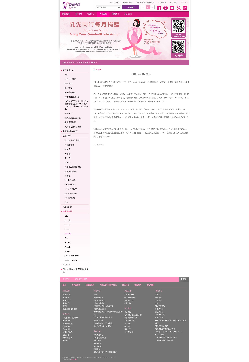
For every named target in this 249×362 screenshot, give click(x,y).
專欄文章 (66, 265)
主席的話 (66, 297)
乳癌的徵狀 (67, 329)
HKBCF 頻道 (159, 335)
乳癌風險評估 (67, 338)
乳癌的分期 (67, 326)
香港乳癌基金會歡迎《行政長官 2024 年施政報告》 (170, 321)
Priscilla (68, 233)
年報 (156, 303)
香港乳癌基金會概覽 (70, 309)
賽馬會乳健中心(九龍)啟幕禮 (165, 329)
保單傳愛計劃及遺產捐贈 (133, 315)
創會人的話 (67, 295)
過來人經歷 (83, 62)
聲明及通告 (159, 317)
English (184, 2)
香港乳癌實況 (67, 323)
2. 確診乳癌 (69, 145)
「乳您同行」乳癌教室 (70, 318)
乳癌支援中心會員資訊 (145, 2)
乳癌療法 (66, 341)
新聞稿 (157, 295)
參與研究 (128, 323)
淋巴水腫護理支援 (72, 97)
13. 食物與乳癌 (71, 193)
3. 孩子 (67, 149)
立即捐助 (130, 7)
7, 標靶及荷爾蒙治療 (73, 167)
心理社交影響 (70, 79)
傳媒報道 (158, 300)
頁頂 (184, 279)
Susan (67, 242)
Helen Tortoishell (72, 256)
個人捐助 (128, 312)
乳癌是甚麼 (67, 321)
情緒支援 (68, 83)
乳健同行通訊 (160, 306)
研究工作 (115, 14)
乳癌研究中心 (129, 295)
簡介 (66, 74)
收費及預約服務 (99, 300)
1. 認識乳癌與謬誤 (72, 140)
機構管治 (66, 303)
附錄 (66, 202)
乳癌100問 (67, 136)
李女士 (67, 220)
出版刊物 (128, 303)
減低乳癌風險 (67, 332)
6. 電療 (67, 162)
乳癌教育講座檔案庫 (73, 127)
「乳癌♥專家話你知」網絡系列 (166, 337)
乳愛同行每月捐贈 (161, 326)
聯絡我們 (173, 2)
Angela (68, 247)
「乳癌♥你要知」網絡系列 (164, 340)
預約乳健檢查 (98, 297)
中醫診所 (68, 113)
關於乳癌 (78, 14)
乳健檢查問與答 (99, 303)
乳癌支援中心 (68, 70)
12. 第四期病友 (71, 189)
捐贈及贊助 (127, 2)
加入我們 (128, 14)
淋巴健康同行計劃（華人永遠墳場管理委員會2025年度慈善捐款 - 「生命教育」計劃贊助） (76, 105)
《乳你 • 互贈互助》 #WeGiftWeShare (168, 332)
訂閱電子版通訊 (81, 279)
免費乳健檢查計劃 (100, 309)
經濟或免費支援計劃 (73, 118)
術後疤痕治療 (70, 92)
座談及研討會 (129, 300)
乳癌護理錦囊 (70, 122)
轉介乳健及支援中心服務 (102, 326)
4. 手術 (67, 153)
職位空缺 (128, 326)
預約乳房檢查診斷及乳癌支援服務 (75, 270)
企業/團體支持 (129, 321)
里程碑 (65, 306)
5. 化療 (67, 158)
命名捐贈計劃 (129, 332)
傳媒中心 (162, 2)
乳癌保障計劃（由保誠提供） (104, 323)
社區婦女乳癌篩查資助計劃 (103, 317)
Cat (66, 238)
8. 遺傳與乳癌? (71, 171)
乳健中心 (90, 14)
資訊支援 (68, 88)
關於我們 (66, 14)
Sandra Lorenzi (71, 260)
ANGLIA (74, 359)
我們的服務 (114, 2)
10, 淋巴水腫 (70, 180)
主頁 (64, 62)
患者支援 (103, 14)
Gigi (66, 216)
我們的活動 (159, 309)
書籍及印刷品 (160, 315)
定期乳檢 (66, 335)
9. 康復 (67, 176)
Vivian (67, 225)
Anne (67, 229)
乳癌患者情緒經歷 (70, 131)
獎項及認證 (159, 312)
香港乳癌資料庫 (130, 297)
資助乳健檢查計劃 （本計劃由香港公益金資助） (108, 313)
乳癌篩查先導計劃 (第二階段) (104, 306)
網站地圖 (150, 285)
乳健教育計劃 (98, 320)
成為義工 (128, 329)
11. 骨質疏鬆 (70, 184)
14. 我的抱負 (70, 198)
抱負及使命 (67, 300)
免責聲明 (66, 279)
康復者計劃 (67, 207)
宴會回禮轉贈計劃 (131, 318)
